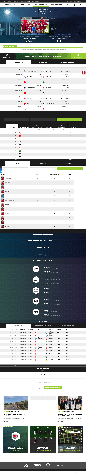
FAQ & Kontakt (32, 1)
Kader (18, 163)
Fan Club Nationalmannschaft (21, 1)
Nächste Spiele (18, 62)
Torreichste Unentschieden (43, 325)
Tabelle (12, 127)
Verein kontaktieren (52, 387)
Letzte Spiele (43, 62)
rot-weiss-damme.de (36, 387)
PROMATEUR (5, 1)
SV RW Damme (43, 369)
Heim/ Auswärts (37, 127)
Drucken (70, 159)
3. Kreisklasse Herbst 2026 (34, 240)
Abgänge (68, 163)
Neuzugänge (43, 163)
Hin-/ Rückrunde (24, 127)
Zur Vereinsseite (43, 13)
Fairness (73, 127)
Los (70, 119)
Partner (28, 1)
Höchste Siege (18, 325)
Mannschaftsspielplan (67, 62)
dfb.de (9, 1)
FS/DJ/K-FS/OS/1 (48, 240)
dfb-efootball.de (13, 1)
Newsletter (37, 1)
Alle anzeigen (43, 321)
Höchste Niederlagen (68, 325)
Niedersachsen (45, 9)
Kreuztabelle (61, 127)
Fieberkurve (49, 127)
